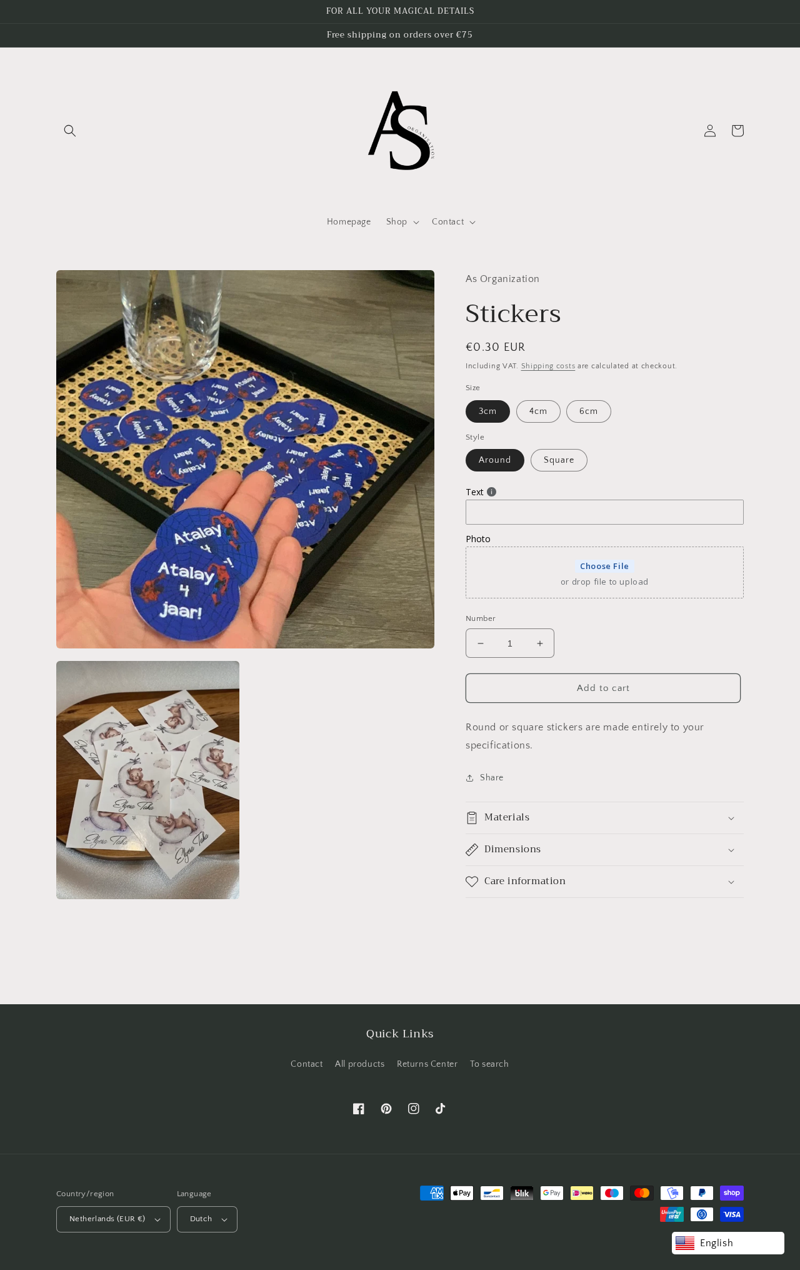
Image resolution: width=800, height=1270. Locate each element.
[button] (70, 130)
